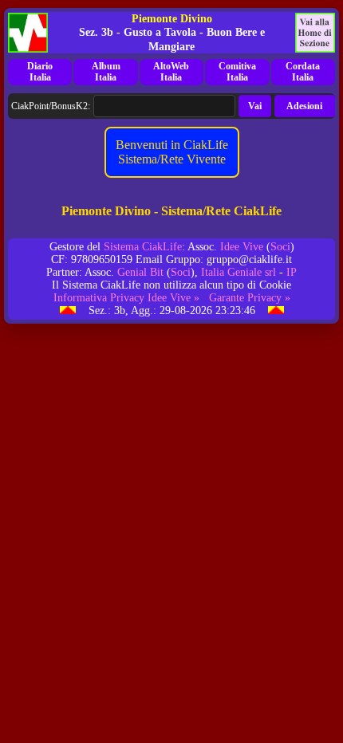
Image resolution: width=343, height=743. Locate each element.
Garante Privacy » (249, 298)
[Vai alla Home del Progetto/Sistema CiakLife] (28, 33)
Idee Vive (241, 247)
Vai (255, 106)
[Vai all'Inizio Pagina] (68, 310)
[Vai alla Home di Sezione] (315, 33)
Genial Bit (140, 272)
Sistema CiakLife (143, 247)
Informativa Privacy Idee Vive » (126, 298)
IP (291, 272)
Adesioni (304, 106)
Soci (280, 247)
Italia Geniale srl (238, 272)
